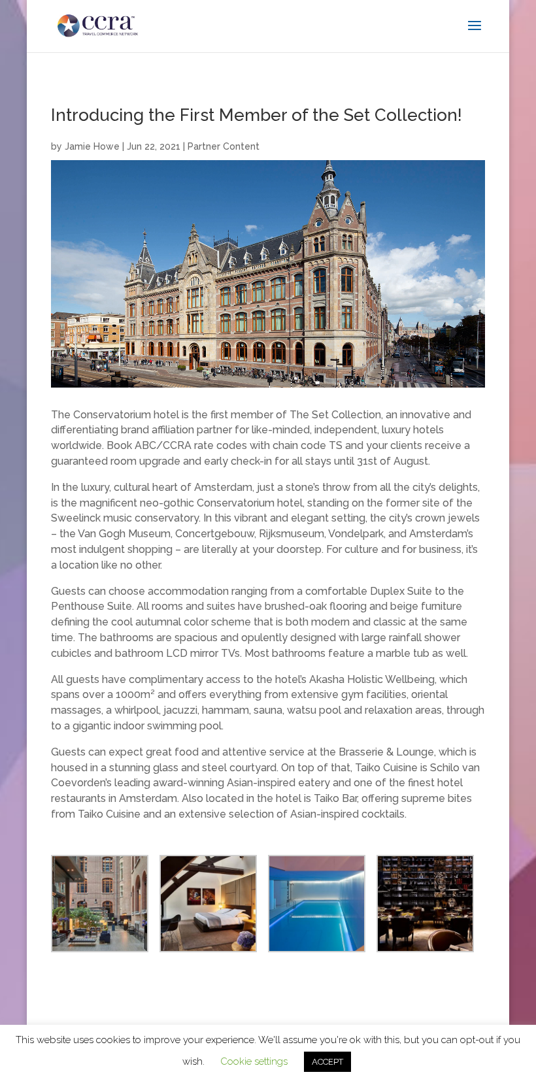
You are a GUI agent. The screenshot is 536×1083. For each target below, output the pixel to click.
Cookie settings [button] (254, 1061)
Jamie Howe (92, 146)
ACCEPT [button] (327, 1062)
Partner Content (224, 146)
